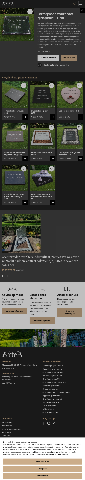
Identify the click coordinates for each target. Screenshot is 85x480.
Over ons (6, 435)
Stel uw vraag (69, 58)
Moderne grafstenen (51, 385)
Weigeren (43, 468)
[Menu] (80, 3)
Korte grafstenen (50, 405)
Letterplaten (48, 409)
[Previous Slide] (2, 276)
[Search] (70, 4)
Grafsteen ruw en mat (52, 399)
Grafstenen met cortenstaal (54, 382)
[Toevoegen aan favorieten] (23, 85)
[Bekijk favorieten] (74, 3)
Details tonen (42, 476)
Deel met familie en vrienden (56, 65)
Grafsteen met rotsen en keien (56, 392)
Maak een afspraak (48, 58)
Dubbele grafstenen (51, 402)
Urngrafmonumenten (11, 429)
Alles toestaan (42, 461)
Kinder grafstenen (50, 389)
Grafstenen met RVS (51, 379)
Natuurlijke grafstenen (52, 375)
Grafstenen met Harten (52, 372)
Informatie (6, 432)
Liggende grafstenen (51, 395)
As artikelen (7, 425)
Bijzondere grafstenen (52, 369)
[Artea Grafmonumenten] (8, 3)
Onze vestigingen (42, 320)
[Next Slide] (7, 276)
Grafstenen (7, 422)
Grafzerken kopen (50, 412)
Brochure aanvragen (70, 312)
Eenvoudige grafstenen (52, 365)
